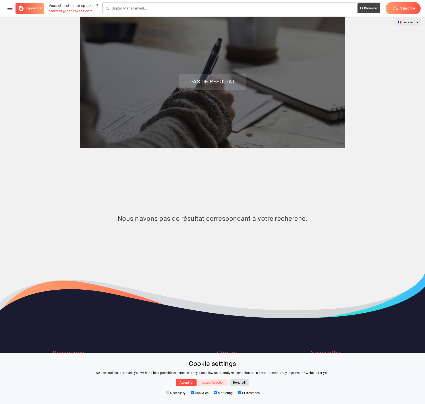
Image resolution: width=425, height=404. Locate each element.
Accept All (186, 382)
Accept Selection (213, 382)
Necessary (178, 393)
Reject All (239, 382)
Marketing (225, 393)
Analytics (202, 393)
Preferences (251, 393)
